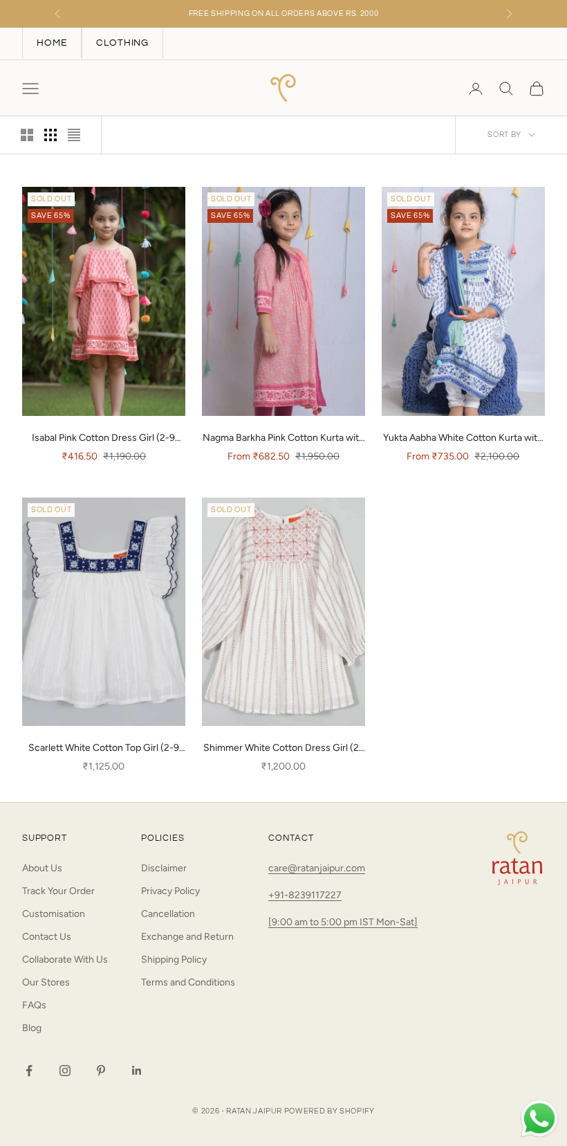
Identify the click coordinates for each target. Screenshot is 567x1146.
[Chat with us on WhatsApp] (539, 1119)
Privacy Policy (170, 891)
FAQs (34, 1005)
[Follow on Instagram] (65, 1070)
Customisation (53, 914)
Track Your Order (58, 891)
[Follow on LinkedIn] (137, 1070)
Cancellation (168, 914)
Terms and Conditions (188, 982)
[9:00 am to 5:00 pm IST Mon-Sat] (343, 922)
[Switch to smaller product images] (50, 135)
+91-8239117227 (305, 895)
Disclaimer (164, 868)
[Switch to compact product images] (74, 135)
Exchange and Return (187, 937)
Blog (31, 1028)
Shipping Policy (174, 959)
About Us (42, 868)
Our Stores (46, 982)
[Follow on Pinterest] (101, 1070)
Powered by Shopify (329, 1111)
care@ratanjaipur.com (316, 868)
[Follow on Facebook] (29, 1070)
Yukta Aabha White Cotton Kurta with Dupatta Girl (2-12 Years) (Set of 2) (463, 439)
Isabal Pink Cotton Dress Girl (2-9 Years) (103, 439)
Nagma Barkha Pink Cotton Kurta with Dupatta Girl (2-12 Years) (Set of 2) (283, 439)
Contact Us (46, 937)
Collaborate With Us (65, 959)
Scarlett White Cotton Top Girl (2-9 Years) (103, 749)
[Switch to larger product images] (27, 135)
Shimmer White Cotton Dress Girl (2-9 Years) (283, 749)
